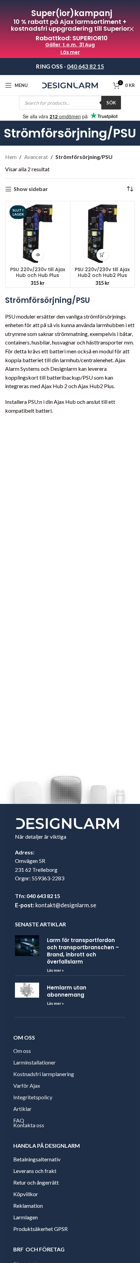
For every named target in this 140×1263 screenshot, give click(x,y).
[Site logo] (70, 85)
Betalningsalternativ (36, 1159)
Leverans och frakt (34, 1170)
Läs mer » (55, 970)
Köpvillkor (25, 1194)
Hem (11, 156)
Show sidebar (31, 189)
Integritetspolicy (32, 1097)
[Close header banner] (131, 29)
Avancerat (36, 156)
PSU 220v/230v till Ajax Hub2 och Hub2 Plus (102, 272)
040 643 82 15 (85, 66)
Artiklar (22, 1108)
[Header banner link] (60, 29)
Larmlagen (25, 1217)
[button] (102, 255)
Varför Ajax (26, 1085)
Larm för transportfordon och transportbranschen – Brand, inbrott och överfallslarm (83, 951)
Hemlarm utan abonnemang (66, 991)
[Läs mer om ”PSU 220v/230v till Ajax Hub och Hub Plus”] (37, 255)
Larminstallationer (34, 1062)
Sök (111, 102)
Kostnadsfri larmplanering (43, 1074)
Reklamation (28, 1205)
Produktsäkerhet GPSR (40, 1228)
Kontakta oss (28, 1125)
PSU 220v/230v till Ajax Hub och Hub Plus (37, 272)
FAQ (18, 1120)
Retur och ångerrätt (36, 1182)
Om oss (22, 1050)
